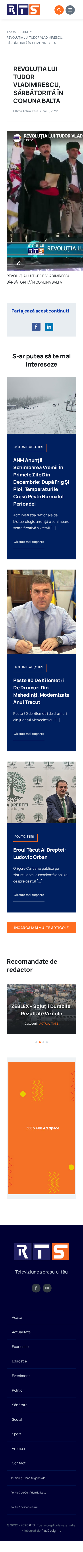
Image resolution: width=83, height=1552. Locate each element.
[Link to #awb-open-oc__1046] (59, 10)
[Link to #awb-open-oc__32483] (70, 10)
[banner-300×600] (41, 1063)
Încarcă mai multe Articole (41, 927)
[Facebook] (36, 327)
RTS (32, 1525)
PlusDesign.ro (51, 1531)
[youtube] (47, 1288)
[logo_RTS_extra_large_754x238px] (41, 1244)
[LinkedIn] (49, 327)
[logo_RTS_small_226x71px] (23, 6)
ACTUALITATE (47, 1023)
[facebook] (36, 1288)
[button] (36, 1042)
